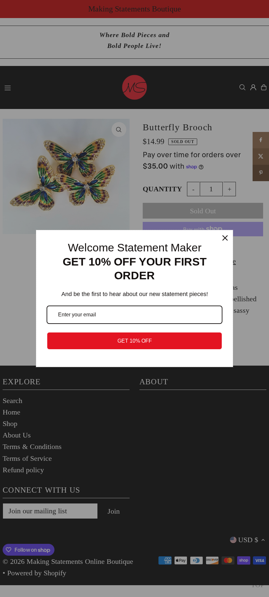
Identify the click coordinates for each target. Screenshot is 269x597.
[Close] (225, 238)
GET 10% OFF (134, 341)
